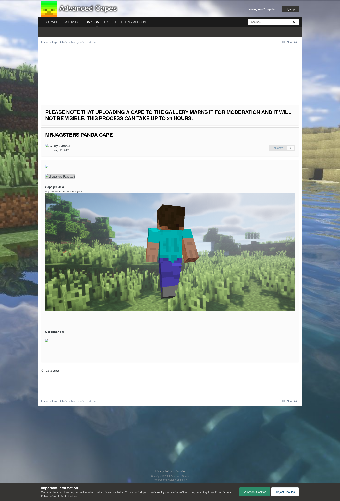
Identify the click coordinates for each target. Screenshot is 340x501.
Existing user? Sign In (261, 9)
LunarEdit (65, 145)
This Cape (279, 21)
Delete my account (131, 22)
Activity (72, 22)
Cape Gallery (97, 22)
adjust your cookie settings (150, 492)
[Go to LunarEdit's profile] (48, 147)
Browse (51, 22)
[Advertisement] (112, 77)
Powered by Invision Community (170, 479)
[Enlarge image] (46, 340)
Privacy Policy (163, 471)
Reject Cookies (285, 492)
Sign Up (290, 9)
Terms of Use (56, 496)
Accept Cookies (256, 492)
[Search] (294, 22)
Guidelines (71, 496)
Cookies (181, 471)
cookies (64, 492)
